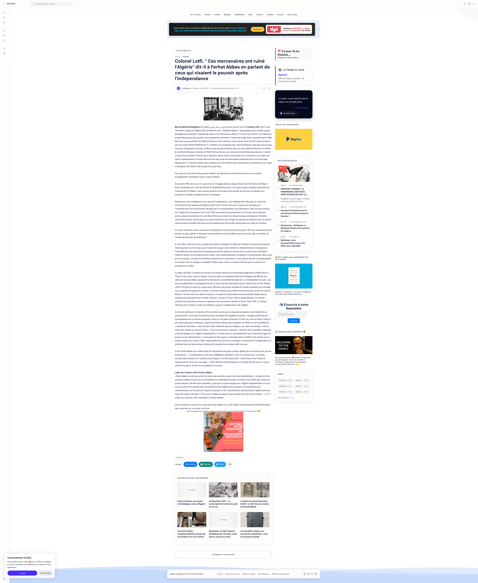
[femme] (306, 207)
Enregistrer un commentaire (223, 554)
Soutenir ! (257, 29)
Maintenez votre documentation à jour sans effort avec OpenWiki (293, 243)
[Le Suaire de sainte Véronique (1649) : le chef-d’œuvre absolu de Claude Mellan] (254, 489)
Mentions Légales (248, 574)
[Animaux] (259, 14)
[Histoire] (207, 14)
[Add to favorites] (264, 88)
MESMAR (11, 3)
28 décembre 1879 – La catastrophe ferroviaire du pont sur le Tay (223, 504)
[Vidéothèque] (240, 14)
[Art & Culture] (195, 14)
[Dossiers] (270, 14)
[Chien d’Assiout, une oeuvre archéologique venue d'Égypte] (191, 489)
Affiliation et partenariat (280, 574)
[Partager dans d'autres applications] (230, 464)
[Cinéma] (217, 14)
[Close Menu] (317, 29)
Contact (220, 574)
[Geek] (250, 14)
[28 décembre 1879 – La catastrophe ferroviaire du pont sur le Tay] (223, 489)
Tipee (232, 411)
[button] (469, 4)
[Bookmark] (465, 4)
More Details (45, 573)
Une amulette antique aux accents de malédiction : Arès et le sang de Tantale (254, 534)
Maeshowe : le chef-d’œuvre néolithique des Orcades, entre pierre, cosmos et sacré (223, 534)
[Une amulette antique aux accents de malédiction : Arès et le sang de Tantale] (254, 519)
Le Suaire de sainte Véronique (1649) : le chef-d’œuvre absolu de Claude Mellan (254, 504)
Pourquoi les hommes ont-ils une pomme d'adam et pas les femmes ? (294, 213)
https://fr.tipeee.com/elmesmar (245, 411)
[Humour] (280, 14)
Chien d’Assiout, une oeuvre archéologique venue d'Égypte (191, 502)
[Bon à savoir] (292, 14)
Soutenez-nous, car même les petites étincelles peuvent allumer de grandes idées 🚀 (210, 29)
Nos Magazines (263, 574)
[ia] (298, 237)
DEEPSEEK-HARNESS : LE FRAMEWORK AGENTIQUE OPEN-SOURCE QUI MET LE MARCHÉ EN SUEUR (293, 192)
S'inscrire (293, 321)
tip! (274, 29)
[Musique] (227, 14)
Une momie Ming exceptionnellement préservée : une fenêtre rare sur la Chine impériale (191, 534)
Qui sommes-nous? (233, 574)
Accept (22, 573)
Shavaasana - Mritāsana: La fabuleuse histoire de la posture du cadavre (295, 228)
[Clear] (71, 3)
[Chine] (295, 185)
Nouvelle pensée (287, 113)
